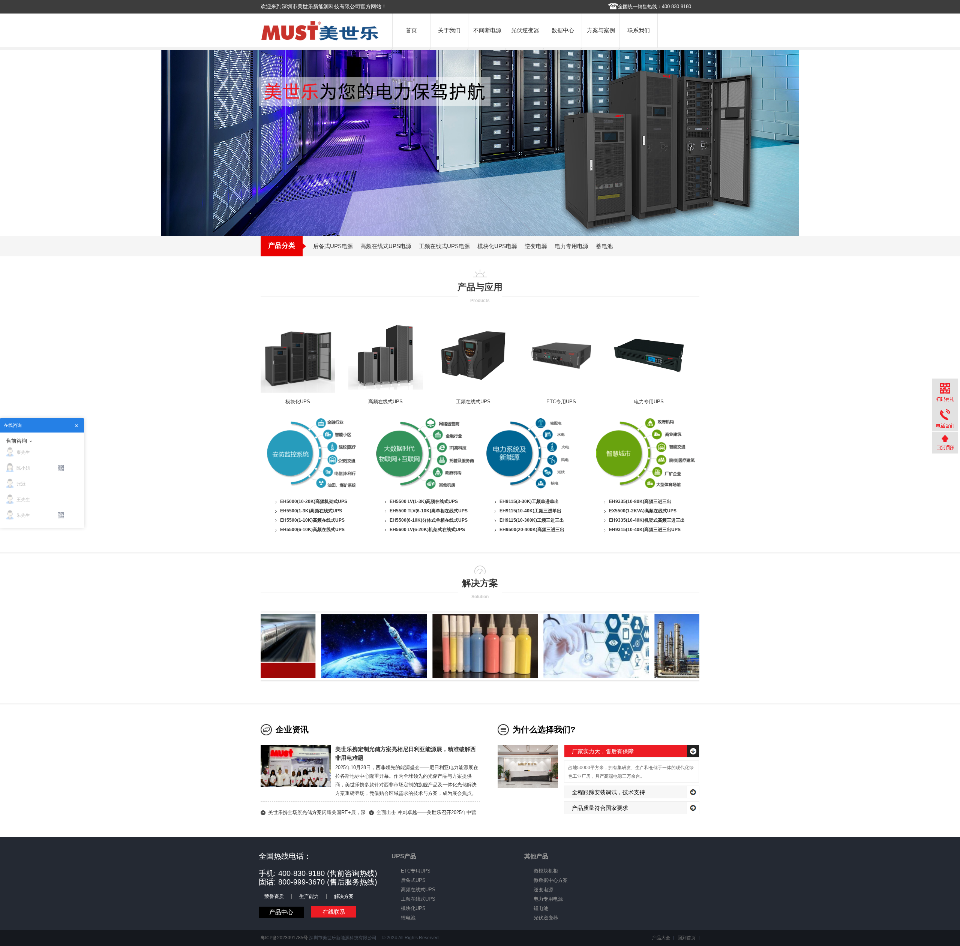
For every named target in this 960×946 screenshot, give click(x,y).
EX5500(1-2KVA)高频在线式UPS (642, 510)
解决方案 (344, 896)
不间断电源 (487, 30)
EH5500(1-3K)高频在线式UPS (311, 510)
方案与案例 (601, 30)
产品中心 (281, 912)
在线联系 (333, 912)
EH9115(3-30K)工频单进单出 (529, 501)
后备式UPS (413, 880)
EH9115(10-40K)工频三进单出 (530, 510)
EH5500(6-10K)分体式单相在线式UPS (429, 520)
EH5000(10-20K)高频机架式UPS (313, 501)
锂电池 (408, 918)
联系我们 (638, 30)
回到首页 (687, 937)
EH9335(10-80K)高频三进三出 (640, 501)
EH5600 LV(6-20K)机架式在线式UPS (427, 529)
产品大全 (661, 937)
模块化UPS (297, 401)
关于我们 (449, 30)
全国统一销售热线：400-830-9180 (654, 6)
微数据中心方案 (551, 880)
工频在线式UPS (473, 401)
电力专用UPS (649, 401)
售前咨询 (16, 441)
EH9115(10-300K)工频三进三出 (532, 520)
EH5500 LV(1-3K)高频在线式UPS (424, 501)
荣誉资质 (274, 896)
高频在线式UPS (385, 401)
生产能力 (309, 896)
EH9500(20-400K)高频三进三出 (532, 529)
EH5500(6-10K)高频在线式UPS (312, 529)
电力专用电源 (548, 899)
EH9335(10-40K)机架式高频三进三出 (647, 520)
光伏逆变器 (525, 30)
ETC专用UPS (561, 401)
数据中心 (563, 30)
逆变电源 (543, 889)
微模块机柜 (546, 871)
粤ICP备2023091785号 (284, 937)
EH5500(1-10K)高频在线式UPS (312, 520)
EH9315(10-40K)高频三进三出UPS (645, 529)
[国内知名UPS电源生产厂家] (320, 39)
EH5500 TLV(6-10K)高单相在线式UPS (429, 510)
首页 (411, 30)
